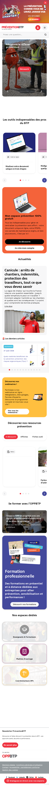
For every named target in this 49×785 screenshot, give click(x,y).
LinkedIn (22, 777)
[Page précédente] (4, 180)
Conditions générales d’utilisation (29, 765)
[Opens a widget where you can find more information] (25, 781)
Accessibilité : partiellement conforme (24, 767)
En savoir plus (10, 745)
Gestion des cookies (10, 770)
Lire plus (8, 306)
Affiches (24, 437)
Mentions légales (8, 765)
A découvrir (11, 437)
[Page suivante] (44, 180)
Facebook (11, 777)
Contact (5, 767)
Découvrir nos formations (24, 604)
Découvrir (24, 69)
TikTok (31, 777)
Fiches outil (37, 437)
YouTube (41, 777)
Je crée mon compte (24, 248)
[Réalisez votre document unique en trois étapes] (19, 142)
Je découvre (24, 241)
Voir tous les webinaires (13, 411)
